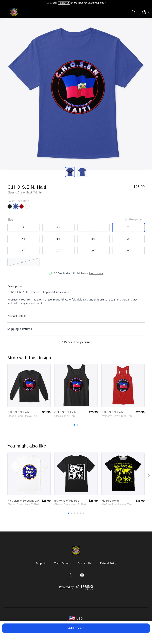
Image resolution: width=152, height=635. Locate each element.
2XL (23, 239)
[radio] (23, 227)
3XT (128, 250)
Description (14, 286)
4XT (23, 262)
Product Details (16, 316)
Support (40, 563)
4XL (93, 239)
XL (128, 227)
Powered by (66, 587)
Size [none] (10, 219)
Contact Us (84, 563)
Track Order (61, 563)
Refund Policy (108, 563)
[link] (29, 385)
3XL (58, 239)
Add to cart (76, 628)
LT (23, 250)
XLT (58, 250)
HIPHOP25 (64, 2)
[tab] (70, 172)
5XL (128, 239)
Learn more (96, 273)
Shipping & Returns (19, 329)
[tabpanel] (76, 94)
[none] (133, 219)
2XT (93, 250)
